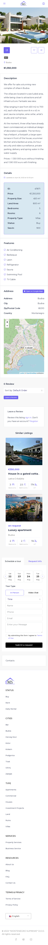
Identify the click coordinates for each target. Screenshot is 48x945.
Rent (8, 703)
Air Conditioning (14, 250)
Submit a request (24, 645)
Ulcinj (8, 768)
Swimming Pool (14, 274)
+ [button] (7, 322)
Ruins (8, 820)
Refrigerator (13, 265)
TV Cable (11, 279)
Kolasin (9, 749)
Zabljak (9, 774)
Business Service (13, 848)
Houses (9, 802)
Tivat (8, 761)
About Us (10, 864)
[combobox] (28, 390)
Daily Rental (11, 709)
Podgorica (10, 755)
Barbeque (12, 255)
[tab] (7, 50)
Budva (8, 731)
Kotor (8, 743)
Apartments (11, 790)
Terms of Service (13, 899)
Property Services (13, 842)
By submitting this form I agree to (25, 636)
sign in (28, 417)
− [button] (7, 325)
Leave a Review (11, 397)
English (15, 916)
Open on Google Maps (34, 291)
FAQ (7, 877)
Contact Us (10, 883)
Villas (8, 826)
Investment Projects (15, 808)
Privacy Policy (12, 905)
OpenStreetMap (31, 373)
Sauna (10, 269)
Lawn (9, 260)
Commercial (11, 796)
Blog (8, 871)
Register (34, 421)
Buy (6, 57)
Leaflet (22, 373)
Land (8, 814)
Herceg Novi (11, 737)
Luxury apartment (20, 530)
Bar (7, 725)
